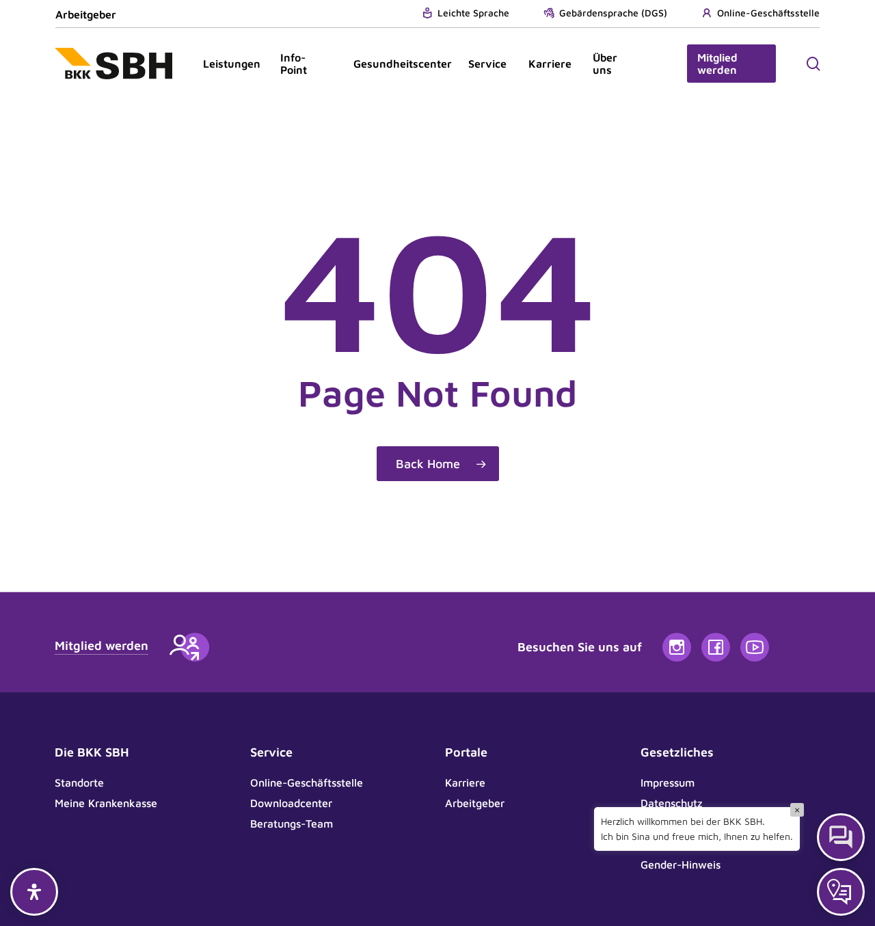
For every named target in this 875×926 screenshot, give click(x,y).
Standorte (79, 782)
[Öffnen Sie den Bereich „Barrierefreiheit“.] (34, 892)
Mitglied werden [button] (101, 645)
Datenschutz (672, 803)
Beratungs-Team (291, 823)
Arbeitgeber (85, 14)
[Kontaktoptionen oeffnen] (841, 892)
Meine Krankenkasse (106, 803)
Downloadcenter (291, 803)
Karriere (465, 782)
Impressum (668, 782)
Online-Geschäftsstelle (306, 782)
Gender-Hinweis (681, 864)
